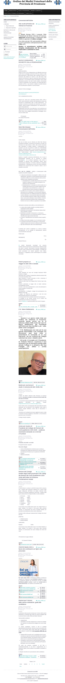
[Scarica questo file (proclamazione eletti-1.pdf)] (20, 544)
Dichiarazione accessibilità (32, 671)
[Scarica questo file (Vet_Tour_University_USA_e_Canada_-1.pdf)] (20, 305)
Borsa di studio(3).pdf (25, 423)
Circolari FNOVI (53, 34)
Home (6, 10)
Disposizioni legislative (11, 27)
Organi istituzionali (10, 25)
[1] (23, 160)
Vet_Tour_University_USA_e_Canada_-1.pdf (28, 306)
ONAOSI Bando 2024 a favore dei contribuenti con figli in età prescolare (30, 549)
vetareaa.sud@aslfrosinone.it (25, 153)
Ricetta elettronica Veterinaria (14, 13)
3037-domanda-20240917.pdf (26, 594)
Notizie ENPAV (53, 37)
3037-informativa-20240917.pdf (27, 597)
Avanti (43, 664)
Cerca (5, 35)
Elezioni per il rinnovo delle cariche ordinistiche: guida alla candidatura (30, 602)
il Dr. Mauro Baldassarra (26, 309)
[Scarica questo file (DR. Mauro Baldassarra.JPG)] (20, 382)
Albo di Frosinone (23, 10)
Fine (20, 666)
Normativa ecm (53, 32)
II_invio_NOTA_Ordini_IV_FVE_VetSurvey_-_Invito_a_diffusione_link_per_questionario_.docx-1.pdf (29, 123)
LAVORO (51, 39)
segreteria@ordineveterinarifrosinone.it (27, 678)
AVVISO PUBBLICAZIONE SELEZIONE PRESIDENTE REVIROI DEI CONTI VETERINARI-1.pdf (27, 463)
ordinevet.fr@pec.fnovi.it (43, 678)
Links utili (29, 13)
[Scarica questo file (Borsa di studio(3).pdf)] (20, 423)
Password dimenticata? (9, 58)
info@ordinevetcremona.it (24, 403)
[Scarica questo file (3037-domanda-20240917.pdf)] (20, 594)
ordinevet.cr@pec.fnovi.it (36, 403)
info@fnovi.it (24, 301)
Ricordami (7, 51)
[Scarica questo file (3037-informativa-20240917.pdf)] (20, 597)
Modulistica (13, 10)
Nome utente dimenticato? (9, 57)
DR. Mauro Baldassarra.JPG (26, 382)
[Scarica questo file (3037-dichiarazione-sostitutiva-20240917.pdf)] (20, 590)
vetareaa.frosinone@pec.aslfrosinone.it (27, 155)
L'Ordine (6, 24)
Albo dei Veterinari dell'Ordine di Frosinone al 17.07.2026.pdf (24, 56)
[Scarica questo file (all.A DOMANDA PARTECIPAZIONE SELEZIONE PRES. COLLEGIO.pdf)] (20, 458)
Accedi (6, 54)
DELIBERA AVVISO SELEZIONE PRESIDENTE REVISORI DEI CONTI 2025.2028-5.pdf (26, 468)
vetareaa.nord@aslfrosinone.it (39, 152)
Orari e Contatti (36, 10)
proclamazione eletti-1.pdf (26, 544)
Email (44, 24)
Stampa (39, 24)
